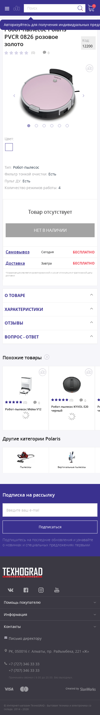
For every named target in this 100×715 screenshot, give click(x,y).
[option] (49, 95)
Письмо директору (25, 638)
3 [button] (44, 125)
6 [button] (67, 125)
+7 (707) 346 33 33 (24, 670)
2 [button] (36, 125)
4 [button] (51, 125)
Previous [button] (14, 96)
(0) (33, 52)
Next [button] (83, 96)
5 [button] (59, 125)
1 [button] (28, 125)
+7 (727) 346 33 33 (24, 663)
